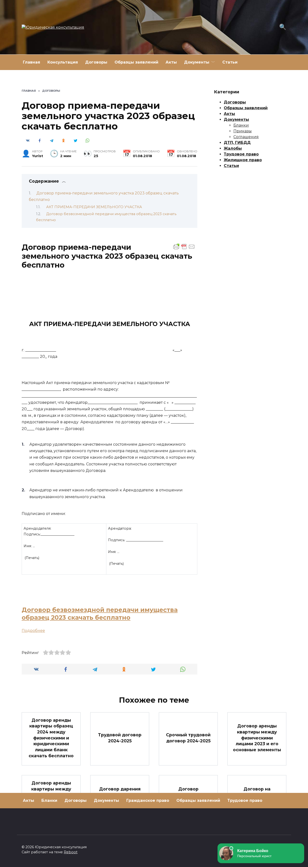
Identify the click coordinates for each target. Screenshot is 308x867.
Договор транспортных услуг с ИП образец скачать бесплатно (188, 797)
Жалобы (233, 148)
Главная (31, 62)
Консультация (62, 62)
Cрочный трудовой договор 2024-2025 (188, 737)
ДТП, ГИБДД (237, 142)
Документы (196, 62)
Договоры (96, 62)
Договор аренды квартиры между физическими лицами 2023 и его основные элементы (257, 737)
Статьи (229, 62)
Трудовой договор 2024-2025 (119, 737)
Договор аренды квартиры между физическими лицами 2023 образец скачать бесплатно (51, 797)
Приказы (242, 131)
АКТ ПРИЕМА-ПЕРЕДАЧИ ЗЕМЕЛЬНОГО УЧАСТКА (94, 207)
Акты (171, 62)
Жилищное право (243, 160)
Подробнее (33, 630)
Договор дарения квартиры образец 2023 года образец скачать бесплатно (119, 797)
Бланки (241, 125)
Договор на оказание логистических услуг (257, 797)
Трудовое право (241, 154)
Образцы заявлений (136, 62)
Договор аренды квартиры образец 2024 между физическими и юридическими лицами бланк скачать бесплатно (51, 738)
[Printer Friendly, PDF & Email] (184, 246)
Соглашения (246, 137)
